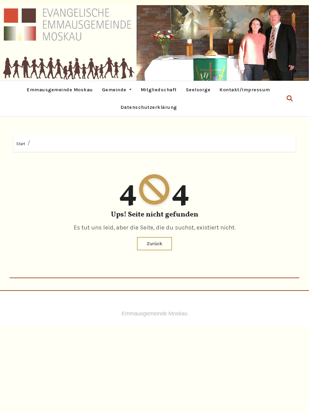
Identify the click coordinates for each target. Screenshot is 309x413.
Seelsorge (198, 90)
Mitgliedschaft (159, 90)
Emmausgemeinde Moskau (60, 90)
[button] (290, 99)
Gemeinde (115, 90)
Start (20, 143)
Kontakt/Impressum (244, 90)
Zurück (154, 243)
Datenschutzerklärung (148, 107)
